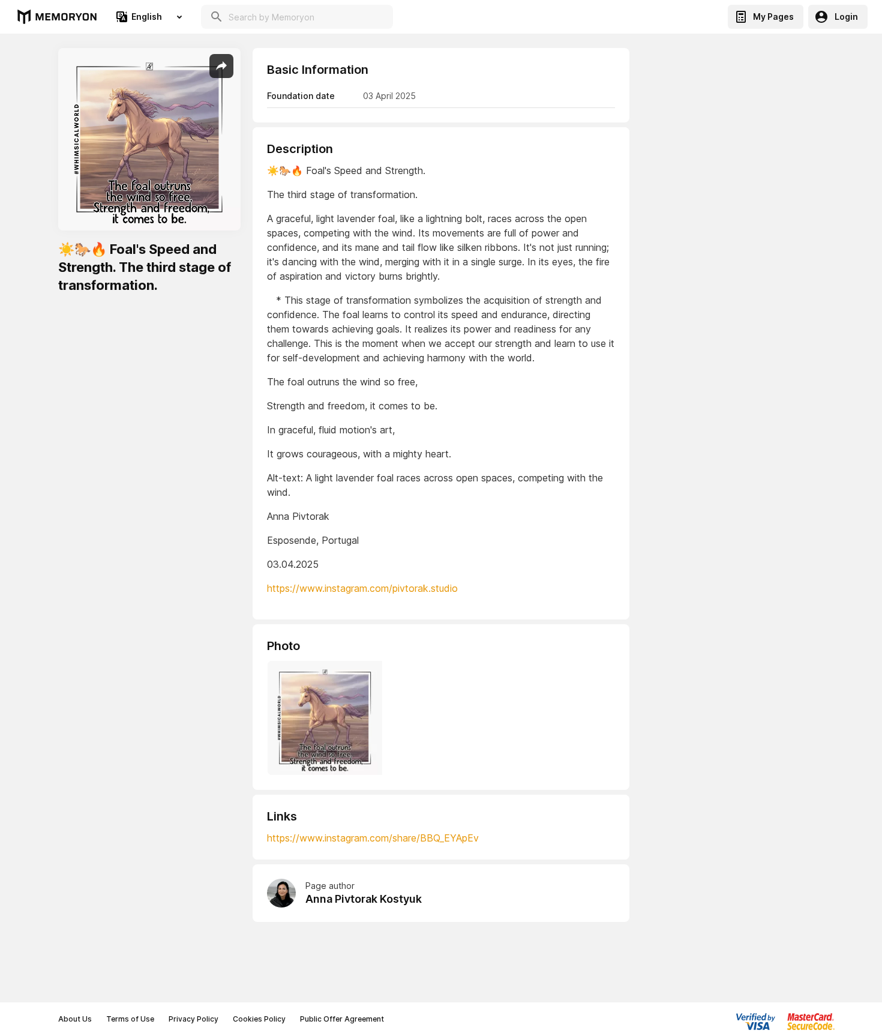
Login (846, 16)
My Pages (773, 16)
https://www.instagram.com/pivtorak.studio (362, 588)
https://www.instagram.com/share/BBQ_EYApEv (373, 838)
